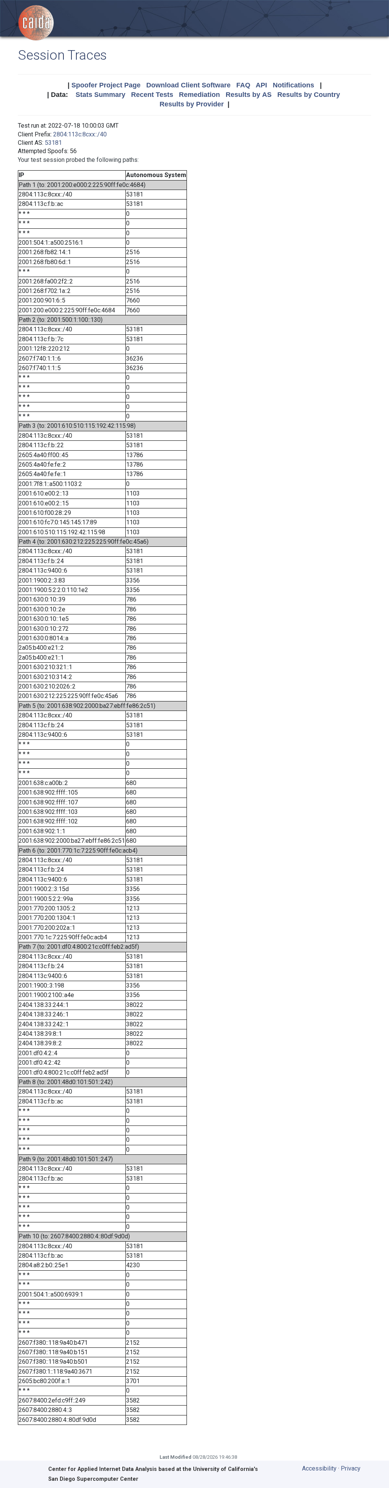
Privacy (351, 1468)
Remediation (199, 94)
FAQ (243, 85)
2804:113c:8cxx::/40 (80, 134)
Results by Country (308, 94)
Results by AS (249, 94)
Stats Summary (100, 94)
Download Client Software (188, 85)
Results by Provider (192, 104)
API (261, 85)
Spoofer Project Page (106, 85)
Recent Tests (152, 94)
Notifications (293, 85)
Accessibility (319, 1468)
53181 (53, 142)
